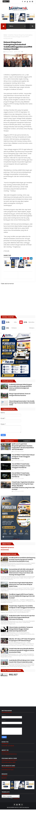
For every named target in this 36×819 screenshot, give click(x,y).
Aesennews (5, 550)
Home (5, 35)
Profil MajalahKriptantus (9, 754)
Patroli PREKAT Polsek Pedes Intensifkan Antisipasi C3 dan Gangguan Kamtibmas (21, 465)
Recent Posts (9, 441)
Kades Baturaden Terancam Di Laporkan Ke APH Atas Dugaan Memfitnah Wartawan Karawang (22, 617)
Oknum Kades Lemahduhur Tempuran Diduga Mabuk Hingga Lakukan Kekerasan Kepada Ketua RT (21, 629)
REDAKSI (4, 778)
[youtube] (27, 1)
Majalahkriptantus (7, 547)
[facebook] (22, 1)
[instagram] (32, 1)
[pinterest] (30, 1)
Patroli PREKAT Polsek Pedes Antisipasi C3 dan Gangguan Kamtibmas (21, 475)
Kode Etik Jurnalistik (8, 746)
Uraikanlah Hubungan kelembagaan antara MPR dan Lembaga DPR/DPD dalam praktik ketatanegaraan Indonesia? (20, 387)
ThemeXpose (25, 807)
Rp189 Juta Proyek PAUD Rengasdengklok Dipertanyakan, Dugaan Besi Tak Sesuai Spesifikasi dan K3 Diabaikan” (23, 446)
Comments (26, 441)
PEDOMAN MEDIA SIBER (9, 762)
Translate (16, 798)
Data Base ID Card (7, 770)
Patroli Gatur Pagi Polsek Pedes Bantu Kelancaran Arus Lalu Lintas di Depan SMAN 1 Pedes (21, 584)
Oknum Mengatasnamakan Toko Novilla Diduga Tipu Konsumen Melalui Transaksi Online (22, 403)
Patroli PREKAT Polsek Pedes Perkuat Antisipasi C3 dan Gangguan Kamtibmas (23, 456)
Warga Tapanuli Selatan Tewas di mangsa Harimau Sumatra (19, 394)
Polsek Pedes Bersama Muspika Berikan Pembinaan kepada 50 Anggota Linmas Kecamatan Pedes (21, 650)
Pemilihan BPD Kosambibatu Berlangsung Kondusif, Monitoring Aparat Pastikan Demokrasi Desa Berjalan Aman (22, 559)
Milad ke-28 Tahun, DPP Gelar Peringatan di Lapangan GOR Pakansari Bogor (22, 640)
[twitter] (25, 1)
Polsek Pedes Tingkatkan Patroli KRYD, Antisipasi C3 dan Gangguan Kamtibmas (22, 607)
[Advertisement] (14, 689)
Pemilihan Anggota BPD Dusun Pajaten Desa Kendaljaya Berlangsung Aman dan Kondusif (22, 596)
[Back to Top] (22, 805)
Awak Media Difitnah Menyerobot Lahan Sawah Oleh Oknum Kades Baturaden (21, 661)
